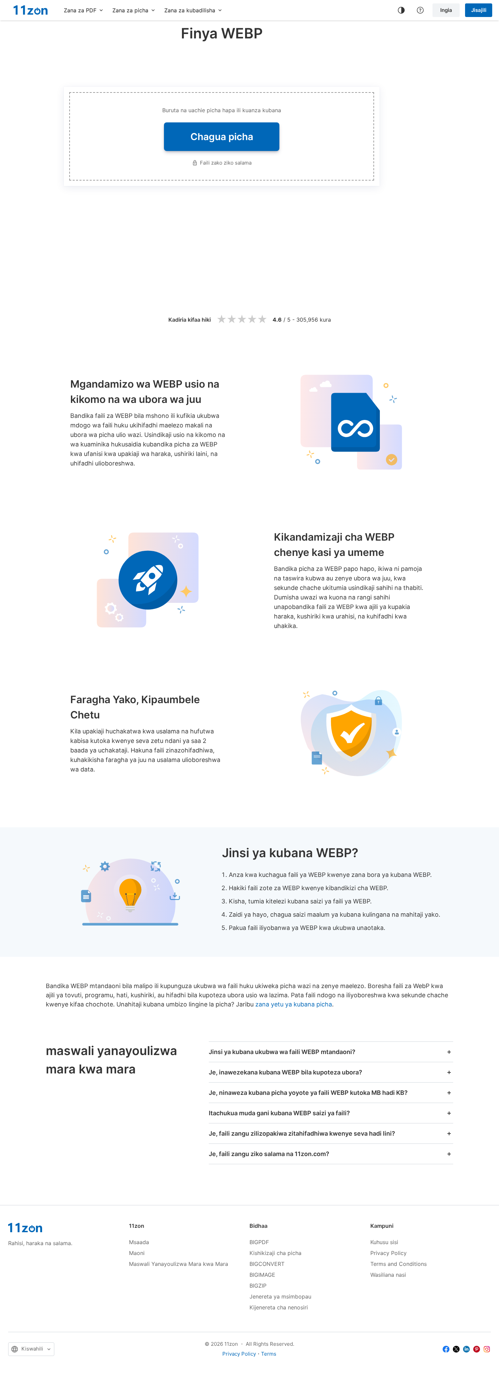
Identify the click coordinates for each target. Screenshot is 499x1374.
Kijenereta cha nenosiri (279, 1307)
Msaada (139, 1242)
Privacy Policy (388, 1253)
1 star (221, 319)
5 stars (262, 319)
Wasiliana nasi (388, 1274)
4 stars (252, 319)
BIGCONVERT (267, 1263)
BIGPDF (259, 1242)
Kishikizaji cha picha (275, 1253)
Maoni (137, 1253)
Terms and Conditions (398, 1263)
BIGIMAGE (262, 1274)
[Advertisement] (221, 62)
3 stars (242, 319)
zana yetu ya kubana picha (293, 1004)
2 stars (231, 319)
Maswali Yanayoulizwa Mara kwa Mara (178, 1263)
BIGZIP (258, 1285)
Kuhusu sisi (384, 1242)
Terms (268, 1354)
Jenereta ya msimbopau (280, 1296)
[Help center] (420, 10)
